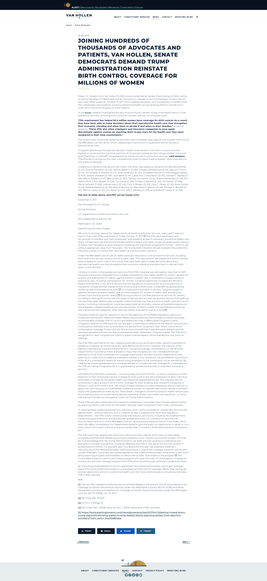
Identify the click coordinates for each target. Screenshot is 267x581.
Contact (167, 17)
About (117, 17)
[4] (79, 507)
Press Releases (83, 25)
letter (88, 112)
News (156, 17)
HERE (136, 195)
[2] (79, 498)
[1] (79, 484)
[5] (79, 512)
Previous (84, 542)
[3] (79, 503)
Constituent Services (137, 17)
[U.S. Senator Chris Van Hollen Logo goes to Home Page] (80, 15)
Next (185, 542)
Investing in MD (184, 17)
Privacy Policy (155, 571)
